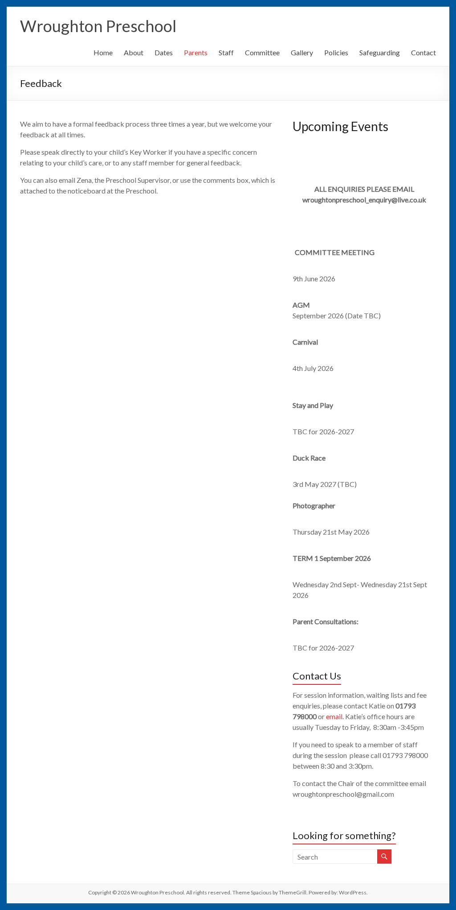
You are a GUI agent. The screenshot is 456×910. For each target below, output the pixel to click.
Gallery (302, 52)
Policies (336, 52)
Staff (226, 52)
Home (103, 52)
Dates (164, 52)
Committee (262, 52)
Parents (196, 52)
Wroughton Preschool (98, 26)
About (133, 52)
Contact (423, 52)
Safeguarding (379, 52)
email (334, 716)
